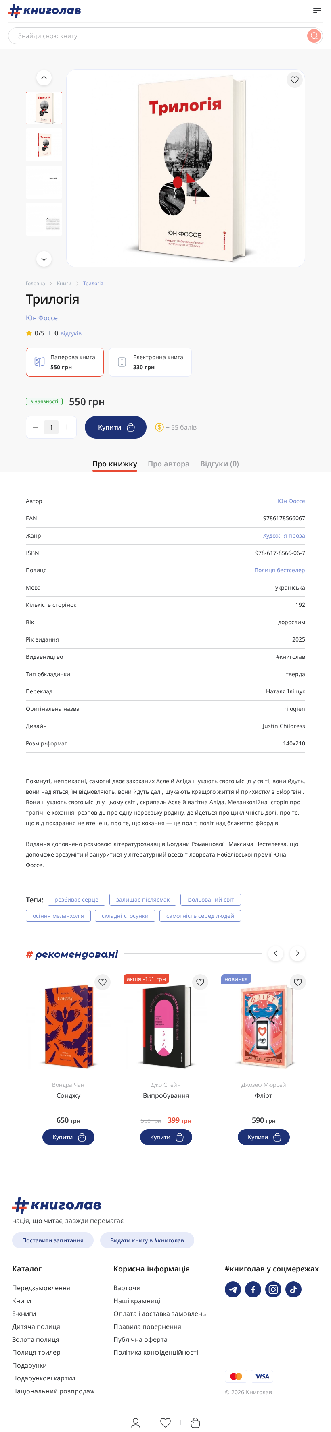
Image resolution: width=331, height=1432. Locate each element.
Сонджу (68, 1095)
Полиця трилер (36, 1352)
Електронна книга (158, 362)
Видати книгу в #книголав (147, 1240)
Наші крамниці (136, 1300)
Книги (64, 283)
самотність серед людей (200, 915)
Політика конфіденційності (155, 1352)
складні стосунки (125, 915)
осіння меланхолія (58, 915)
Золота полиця (35, 1339)
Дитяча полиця (36, 1326)
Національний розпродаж (53, 1390)
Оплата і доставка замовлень (159, 1313)
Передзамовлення (41, 1287)
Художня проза (284, 535)
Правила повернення (147, 1326)
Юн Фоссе (291, 501)
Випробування (166, 1095)
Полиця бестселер (279, 570)
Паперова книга (72, 362)
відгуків (71, 333)
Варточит (128, 1287)
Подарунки (29, 1365)
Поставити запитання (53, 1240)
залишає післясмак (143, 899)
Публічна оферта (140, 1339)
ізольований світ (210, 899)
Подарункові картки (43, 1378)
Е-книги (24, 1313)
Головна (35, 283)
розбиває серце (76, 899)
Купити (110, 427)
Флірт (263, 1095)
